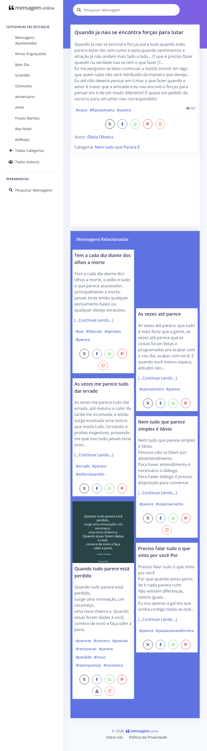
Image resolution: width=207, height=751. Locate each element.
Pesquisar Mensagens (33, 190)
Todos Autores (27, 161)
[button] (160, 124)
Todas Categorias (29, 150)
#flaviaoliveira (102, 109)
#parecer (83, 640)
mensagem (34, 7)
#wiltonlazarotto (90, 474)
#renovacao (86, 648)
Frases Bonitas (27, 118)
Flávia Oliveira (100, 137)
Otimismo (23, 86)
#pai (80, 331)
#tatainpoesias (88, 665)
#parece (124, 109)
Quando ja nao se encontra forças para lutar (129, 32)
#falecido (94, 331)
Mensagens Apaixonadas (26, 40)
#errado (83, 465)
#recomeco (113, 665)
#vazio (81, 109)
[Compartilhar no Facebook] (122, 124)
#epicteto (113, 331)
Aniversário (24, 96)
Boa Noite (23, 128)
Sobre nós (114, 737)
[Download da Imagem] (97, 691)
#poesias (120, 640)
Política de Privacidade (148, 737)
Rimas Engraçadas (30, 53)
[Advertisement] (135, 189)
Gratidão (22, 75)
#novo (100, 657)
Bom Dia (22, 64)
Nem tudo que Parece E (117, 147)
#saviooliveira (151, 388)
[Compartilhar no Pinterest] (147, 124)
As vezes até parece (159, 314)
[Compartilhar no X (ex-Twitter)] (110, 124)
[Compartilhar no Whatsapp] (135, 124)
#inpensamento (169, 503)
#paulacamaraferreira (175, 630)
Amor (19, 107)
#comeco (102, 640)
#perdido (84, 657)
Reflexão (22, 139)
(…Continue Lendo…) (93, 320)
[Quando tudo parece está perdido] (103, 531)
